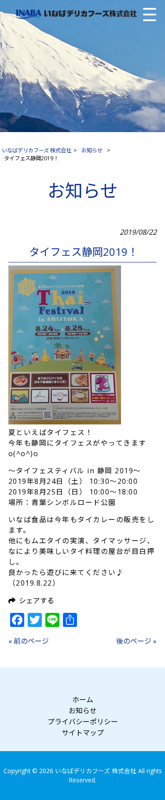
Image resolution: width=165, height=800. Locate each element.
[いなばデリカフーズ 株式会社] (76, 14)
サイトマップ (83, 732)
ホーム (82, 699)
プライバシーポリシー (83, 721)
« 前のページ (28, 641)
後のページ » (136, 641)
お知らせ (83, 710)
